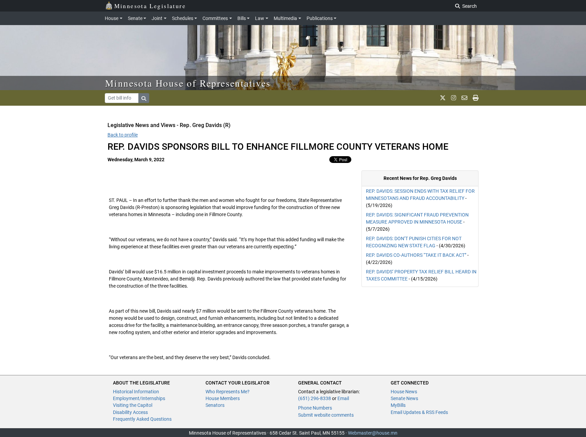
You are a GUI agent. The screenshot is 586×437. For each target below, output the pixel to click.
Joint (157, 18)
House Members (223, 398)
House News (404, 391)
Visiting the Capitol (132, 405)
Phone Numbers (315, 408)
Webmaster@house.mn (372, 433)
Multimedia (285, 18)
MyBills (398, 405)
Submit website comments (326, 415)
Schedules (182, 18)
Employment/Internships (139, 398)
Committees (215, 18)
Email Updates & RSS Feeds (419, 412)
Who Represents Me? (228, 391)
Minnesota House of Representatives (188, 83)
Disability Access (130, 412)
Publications (320, 18)
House (111, 18)
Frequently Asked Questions (142, 419)
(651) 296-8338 (314, 398)
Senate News (404, 398)
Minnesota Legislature (150, 6)
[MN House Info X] (442, 98)
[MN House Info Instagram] (453, 98)
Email (343, 398)
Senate (135, 18)
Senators (215, 405)
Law (259, 18)
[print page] (475, 98)
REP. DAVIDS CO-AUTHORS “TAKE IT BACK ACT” (416, 255)
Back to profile (123, 135)
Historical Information (136, 391)
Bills (241, 18)
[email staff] (464, 98)
